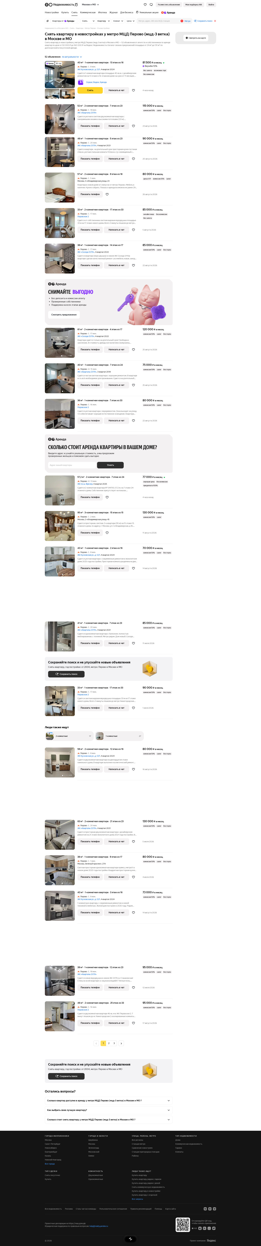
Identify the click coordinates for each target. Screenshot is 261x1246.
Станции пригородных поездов (145, 1152)
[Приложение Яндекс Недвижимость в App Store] (200, 1228)
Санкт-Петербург (52, 1144)
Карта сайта (170, 1209)
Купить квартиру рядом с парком (146, 1179)
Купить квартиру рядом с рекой (146, 1183)
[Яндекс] (211, 1240)
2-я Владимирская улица (95, 519)
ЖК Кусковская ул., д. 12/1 (88, 69)
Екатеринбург (51, 1152)
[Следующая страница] (121, 1043)
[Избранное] (145, 4)
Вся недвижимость (53, 1209)
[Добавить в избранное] (133, 90)
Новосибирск (51, 1148)
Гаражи (178, 1148)
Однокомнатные (95, 1179)
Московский (93, 1152)
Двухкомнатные (95, 1175)
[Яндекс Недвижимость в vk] (205, 1208)
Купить (48, 1179)
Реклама (69, 1209)
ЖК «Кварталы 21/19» (87, 113)
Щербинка (93, 1140)
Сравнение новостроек (142, 1148)
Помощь (158, 1209)
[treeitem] (52, 12)
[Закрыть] (215, 21)
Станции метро (138, 1144)
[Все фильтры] (47, 21)
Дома (177, 1140)
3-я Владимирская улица (95, 181)
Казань (48, 1156)
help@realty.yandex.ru (98, 1226)
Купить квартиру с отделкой (144, 1195)
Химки (91, 1156)
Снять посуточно (52, 1175)
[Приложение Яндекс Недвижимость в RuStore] (213, 1228)
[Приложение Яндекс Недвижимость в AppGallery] (209, 1228)
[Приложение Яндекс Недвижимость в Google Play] (204, 1228)
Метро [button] (187, 21)
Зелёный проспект (93, 864)
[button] (151, 4)
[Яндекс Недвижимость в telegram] (214, 1208)
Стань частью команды (86, 1209)
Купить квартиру (139, 1175)
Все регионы (137, 1140)
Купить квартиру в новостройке (146, 1191)
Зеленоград (93, 1148)
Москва (80, 181)
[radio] (108, 1043)
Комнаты (179, 1152)
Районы (135, 1156)
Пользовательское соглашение (113, 1209)
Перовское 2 (83, 216)
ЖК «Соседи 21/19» (85, 252)
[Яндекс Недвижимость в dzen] (210, 1208)
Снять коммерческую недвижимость (148, 1187)
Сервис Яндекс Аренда (96, 82)
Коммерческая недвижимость (188, 1144)
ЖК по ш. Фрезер (85, 484)
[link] (211, 4)
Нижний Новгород (53, 1160)
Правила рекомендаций (140, 1209)
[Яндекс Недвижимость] (61, 5)
